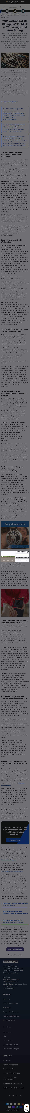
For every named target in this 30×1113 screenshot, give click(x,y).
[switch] (26, 1110)
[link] (22, 560)
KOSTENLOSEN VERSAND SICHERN (22, 557)
